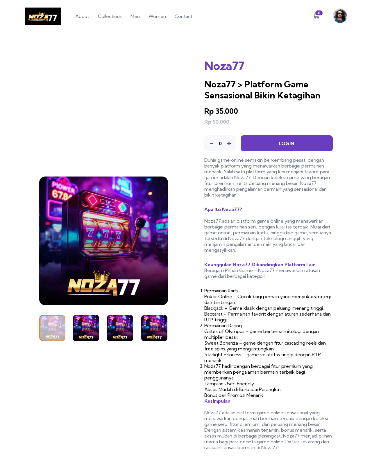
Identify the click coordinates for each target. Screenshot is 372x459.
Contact (183, 16)
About (82, 16)
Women (157, 16)
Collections (110, 16)
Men (135, 16)
